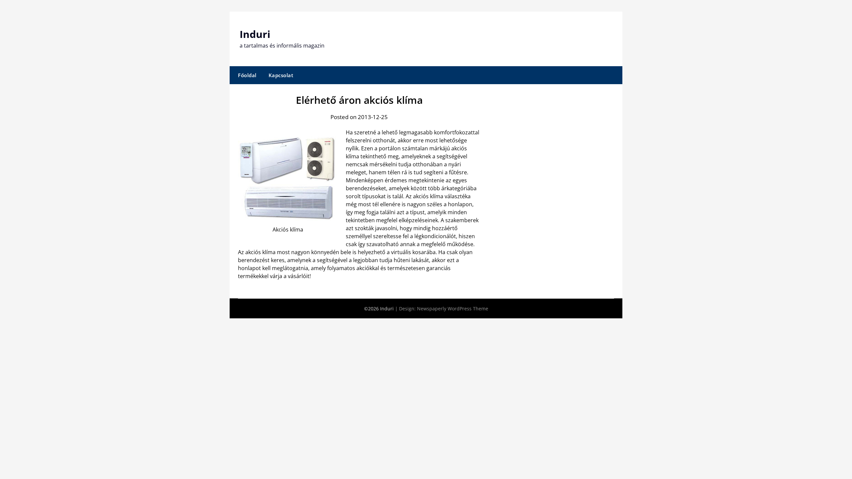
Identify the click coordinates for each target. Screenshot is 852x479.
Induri (255, 34)
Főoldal (247, 75)
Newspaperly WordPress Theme (452, 308)
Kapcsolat (281, 75)
